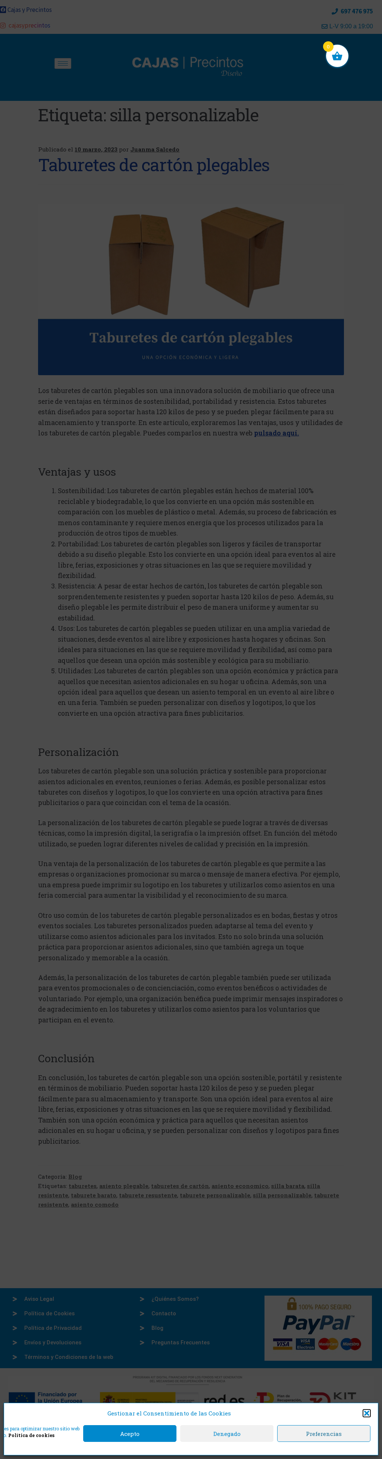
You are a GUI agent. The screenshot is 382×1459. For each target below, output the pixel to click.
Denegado (227, 1433)
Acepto (130, 1433)
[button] (366, 1413)
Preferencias (324, 1433)
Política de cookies (31, 1435)
